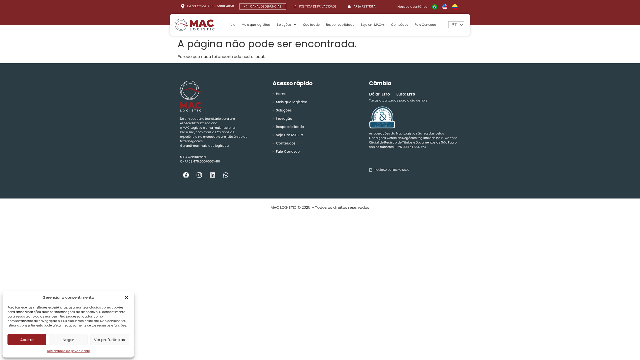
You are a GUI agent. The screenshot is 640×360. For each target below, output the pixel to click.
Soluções (284, 24)
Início (231, 24)
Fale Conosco (425, 24)
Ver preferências (109, 339)
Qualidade (311, 24)
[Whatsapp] (226, 175)
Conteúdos (399, 24)
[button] (126, 297)
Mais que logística (256, 24)
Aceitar (27, 339)
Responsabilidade (340, 24)
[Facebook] (186, 175)
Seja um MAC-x (372, 24)
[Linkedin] (212, 175)
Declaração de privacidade (68, 351)
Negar (68, 339)
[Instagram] (199, 175)
